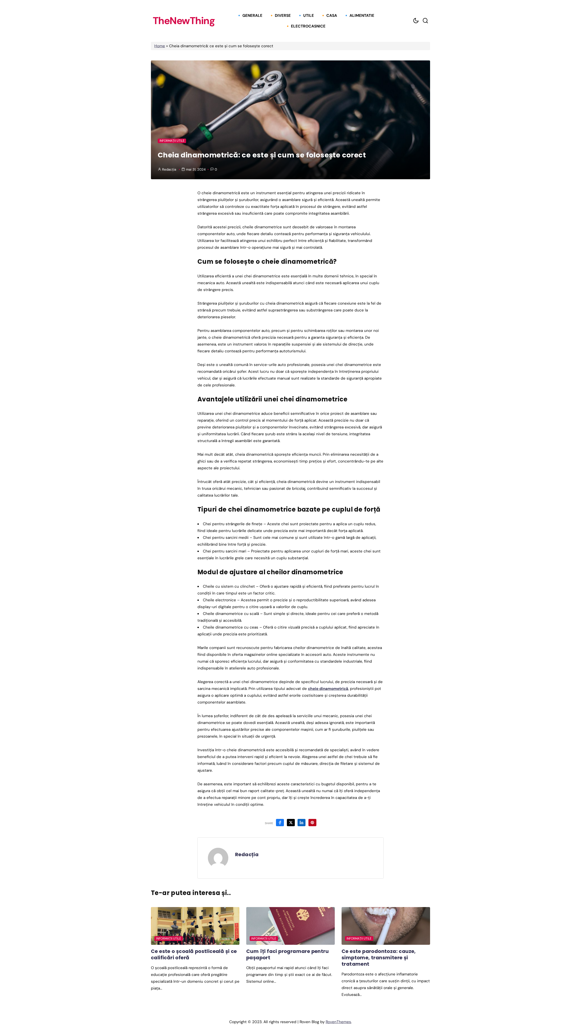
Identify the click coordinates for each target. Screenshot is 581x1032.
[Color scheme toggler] (416, 20)
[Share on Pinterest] (312, 822)
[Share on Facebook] (280, 822)
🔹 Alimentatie (359, 15)
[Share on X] (291, 822)
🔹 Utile (306, 15)
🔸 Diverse (280, 15)
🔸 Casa (329, 15)
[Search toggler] (425, 20)
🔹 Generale (249, 15)
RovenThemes (338, 1021)
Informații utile (172, 141)
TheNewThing (184, 21)
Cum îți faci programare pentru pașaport (287, 954)
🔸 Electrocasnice (305, 26)
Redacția (169, 169)
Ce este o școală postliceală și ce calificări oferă (194, 954)
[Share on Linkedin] (301, 822)
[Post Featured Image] (195, 926)
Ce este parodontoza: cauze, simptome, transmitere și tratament (379, 957)
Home (159, 45)
